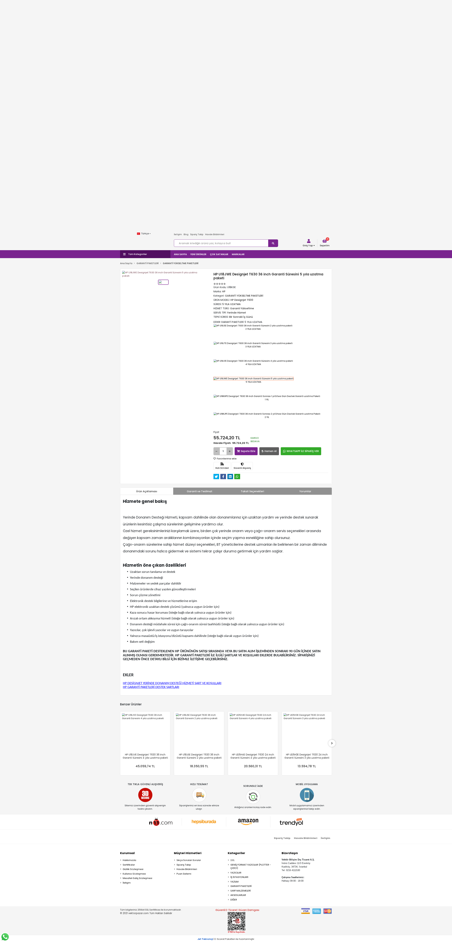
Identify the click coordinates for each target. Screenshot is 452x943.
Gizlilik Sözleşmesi (133, 869)
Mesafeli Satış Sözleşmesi (137, 878)
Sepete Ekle (248, 451)
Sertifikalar (129, 864)
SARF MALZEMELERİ (240, 890)
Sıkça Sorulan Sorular (189, 860)
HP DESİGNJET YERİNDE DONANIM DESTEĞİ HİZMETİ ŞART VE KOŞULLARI (172, 683)
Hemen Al (270, 451)
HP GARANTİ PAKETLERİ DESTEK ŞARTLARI (151, 687)
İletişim (178, 234)
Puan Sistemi (184, 873)
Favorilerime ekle (226, 458)
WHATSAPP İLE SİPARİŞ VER (303, 451)
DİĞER (233, 899)
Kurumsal (127, 853)
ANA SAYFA (180, 254)
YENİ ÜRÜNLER (198, 254)
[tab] (146, 491)
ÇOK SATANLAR (219, 254)
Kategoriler (236, 853)
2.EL (232, 860)
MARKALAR (238, 254)
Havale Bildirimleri (214, 234)
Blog (186, 234)
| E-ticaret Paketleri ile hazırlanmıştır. (226, 939)
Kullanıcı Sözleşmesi (134, 873)
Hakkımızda (129, 860)
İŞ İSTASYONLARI (239, 877)
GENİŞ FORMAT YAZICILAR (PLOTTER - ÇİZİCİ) (250, 866)
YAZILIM (234, 881)
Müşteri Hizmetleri (187, 853)
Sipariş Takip (196, 234)
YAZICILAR (235, 872)
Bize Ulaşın (290, 853)
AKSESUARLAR (238, 895)
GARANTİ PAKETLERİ (241, 886)
